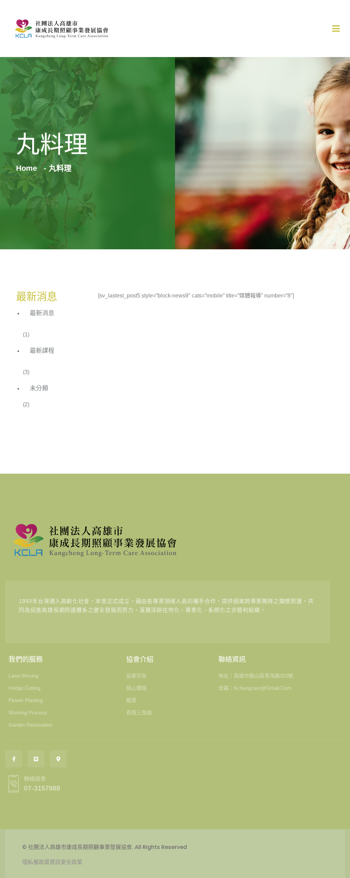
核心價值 (136, 688)
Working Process (28, 712)
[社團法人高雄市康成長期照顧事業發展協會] (61, 28)
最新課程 (42, 350)
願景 (131, 700)
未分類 (39, 388)
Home (28, 168)
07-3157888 (42, 788)
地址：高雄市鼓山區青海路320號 (255, 676)
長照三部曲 (139, 712)
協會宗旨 (136, 676)
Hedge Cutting (24, 688)
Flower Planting (26, 700)
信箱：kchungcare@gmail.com (255, 688)
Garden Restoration (30, 725)
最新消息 (42, 313)
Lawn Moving (23, 676)
